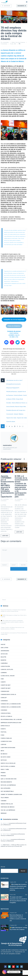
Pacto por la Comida (8, 766)
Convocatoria (6, 713)
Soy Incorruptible (7, 791)
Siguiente (21, 5)
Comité (3, 682)
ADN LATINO (4, 647)
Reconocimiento (6, 782)
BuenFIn (3, 660)
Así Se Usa (4, 653)
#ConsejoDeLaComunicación (13, 384)
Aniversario (5, 650)
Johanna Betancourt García (18, 402)
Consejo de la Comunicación (11, 703)
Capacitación (5, 666)
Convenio (4, 710)
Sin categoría (5, 788)
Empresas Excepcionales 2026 (11, 722)
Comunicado (5, 691)
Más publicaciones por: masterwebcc (10, 448)
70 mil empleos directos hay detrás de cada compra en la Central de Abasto (13, 33)
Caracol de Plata (7, 669)
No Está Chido (5, 757)
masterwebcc (6, 42)
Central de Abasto (18, 395)
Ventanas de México (7, 807)
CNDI (2, 678)
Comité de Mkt (6, 685)
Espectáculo (5, 725)
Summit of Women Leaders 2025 (11, 794)
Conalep (4, 697)
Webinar (3, 813)
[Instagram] (4, 972)
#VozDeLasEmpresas (11, 391)
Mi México (4, 753)
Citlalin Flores (6, 844)
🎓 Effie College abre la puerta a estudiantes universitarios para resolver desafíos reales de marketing (12, 622)
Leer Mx (3, 744)
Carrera (4, 672)
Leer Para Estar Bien (8, 747)
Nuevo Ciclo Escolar (8, 763)
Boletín (13, 42)
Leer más (5, 535)
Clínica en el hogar (7, 675)
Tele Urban (5, 797)
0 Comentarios (4, 43)
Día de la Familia (6, 716)
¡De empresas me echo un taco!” (14, 380)
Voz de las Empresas (20, 42)
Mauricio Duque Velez (20, 406)
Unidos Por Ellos (7, 803)
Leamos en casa (6, 741)
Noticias (4, 760)
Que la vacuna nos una (8, 778)
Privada (3, 775)
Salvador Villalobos (18, 414)
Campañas (4, 663)
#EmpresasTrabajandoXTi (12, 387)
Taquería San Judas (11, 417)
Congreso (4, 700)
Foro (2, 735)
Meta (2, 750)
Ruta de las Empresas (8, 785)
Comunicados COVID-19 (8, 694)
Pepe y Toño (5, 769)
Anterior (7, 5)
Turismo (3, 800)
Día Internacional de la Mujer (11, 719)
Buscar (3, 866)
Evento (3, 728)
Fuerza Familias (6, 738)
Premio (3, 772)
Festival (4, 732)
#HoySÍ (3, 644)
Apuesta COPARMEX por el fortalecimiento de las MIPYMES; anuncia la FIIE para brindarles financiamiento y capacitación (7, 486)
